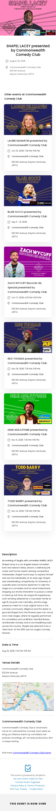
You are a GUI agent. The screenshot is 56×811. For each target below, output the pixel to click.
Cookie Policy (36, 789)
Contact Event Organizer (27, 782)
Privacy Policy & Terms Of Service (28, 785)
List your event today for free (28, 778)
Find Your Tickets (18, 789)
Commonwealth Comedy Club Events (32, 752)
